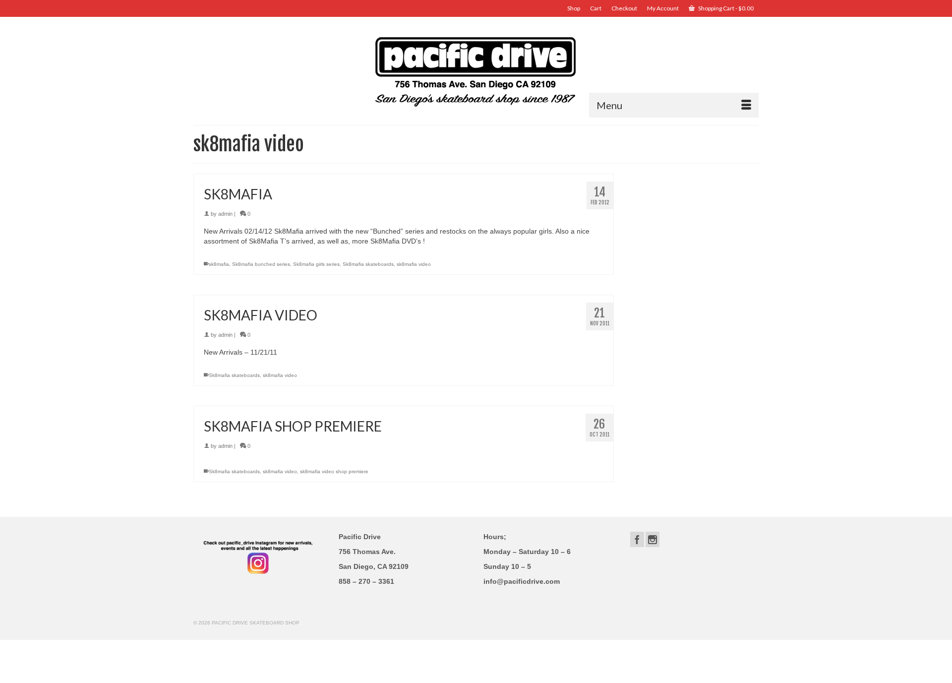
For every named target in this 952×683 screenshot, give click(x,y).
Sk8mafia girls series (316, 264)
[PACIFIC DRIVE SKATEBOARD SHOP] (476, 70)
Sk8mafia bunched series (261, 264)
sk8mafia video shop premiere (334, 471)
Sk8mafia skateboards (368, 264)
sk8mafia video (414, 264)
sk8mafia (219, 264)
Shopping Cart (725, 8)
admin (225, 214)
